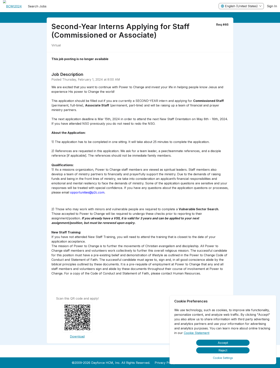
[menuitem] (12, 6)
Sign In (272, 6)
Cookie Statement (196, 333)
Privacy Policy (165, 363)
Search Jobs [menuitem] (37, 6)
